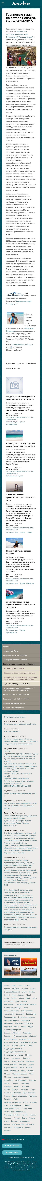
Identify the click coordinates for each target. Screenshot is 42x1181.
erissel (24, 992)
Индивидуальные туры (13, 1049)
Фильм (32, 1118)
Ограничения (20, 1080)
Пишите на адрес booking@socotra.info (20, 724)
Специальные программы (14, 1112)
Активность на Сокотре (26, 1004)
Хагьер (7, 1124)
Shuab (21, 998)
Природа (17, 1093)
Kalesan (21, 995)
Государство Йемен (11, 651)
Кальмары (16, 1058)
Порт (33, 1090)
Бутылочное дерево (26, 1017)
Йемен (7, 1058)
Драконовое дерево (28, 1042)
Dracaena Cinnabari (12, 992)
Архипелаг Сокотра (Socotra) (15, 655)
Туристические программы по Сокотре (19, 664)
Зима (30, 1045)
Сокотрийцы (28, 1108)
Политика (24, 1090)
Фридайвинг (25, 1121)
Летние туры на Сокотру (14, 668)
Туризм (22, 422)
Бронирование (11, 424)
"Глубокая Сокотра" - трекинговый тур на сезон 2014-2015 (20, 497)
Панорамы (25, 1083)
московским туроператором (19, 34)
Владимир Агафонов (12, 1030)
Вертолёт (8, 1027)
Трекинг (22, 532)
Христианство (18, 1124)
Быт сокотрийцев (11, 1020)
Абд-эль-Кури (21, 1001)
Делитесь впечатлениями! (13, 708)
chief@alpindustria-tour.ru (22, 344)
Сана (6, 1105)
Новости (6, 646)
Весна (16, 1027)
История (28, 1055)
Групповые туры (12, 422)
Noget (6, 998)
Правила (7, 1093)
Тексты (25, 1115)
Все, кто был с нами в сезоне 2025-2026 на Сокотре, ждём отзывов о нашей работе (20, 805)
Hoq (13, 995)
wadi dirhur (8, 1001)
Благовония (31, 1014)
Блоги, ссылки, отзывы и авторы (16, 694)
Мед (6, 1071)
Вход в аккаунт (13, 1145)
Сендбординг (16, 1105)
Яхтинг (28, 1127)
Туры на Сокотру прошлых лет (16, 684)
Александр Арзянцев (12, 1008)
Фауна (24, 1118)
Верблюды (8, 1023)
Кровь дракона (10, 1064)
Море (31, 1074)
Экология (8, 1127)
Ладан (31, 1064)
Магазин (29, 1068)
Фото (6, 1121)
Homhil (7, 995)
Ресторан (33, 1096)
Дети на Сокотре (11, 1042)
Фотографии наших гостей (14, 703)
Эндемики (18, 1127)
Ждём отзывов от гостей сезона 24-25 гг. (20, 795)
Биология (20, 1014)
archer (6, 986)
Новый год (30, 583)
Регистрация (13, 1152)
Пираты (16, 1086)
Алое (26, 1008)
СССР (25, 1102)
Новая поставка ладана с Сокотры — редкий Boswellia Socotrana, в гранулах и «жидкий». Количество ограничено (21, 741)
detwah (7, 989)
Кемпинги (30, 1061)
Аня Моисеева (27, 1011)
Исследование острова (13, 1055)
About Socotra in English (14, 1139)
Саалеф (33, 1102)
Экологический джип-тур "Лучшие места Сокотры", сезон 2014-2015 (20, 605)
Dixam (32, 989)
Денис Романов (10, 1039)
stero (35, 998)
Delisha (27, 986)
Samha (13, 998)
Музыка (7, 1077)
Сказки (27, 1105)
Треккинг (7, 1118)
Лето (21, 1068)
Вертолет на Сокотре (24, 1023)
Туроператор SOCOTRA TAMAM (16, 699)
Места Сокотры (27, 1071)
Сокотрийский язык (12, 1108)
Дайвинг (32, 1036)
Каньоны (26, 1058)
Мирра (7, 1074)
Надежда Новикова (21, 1077)
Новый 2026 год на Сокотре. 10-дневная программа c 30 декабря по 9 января (21, 678)
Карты (7, 1061)
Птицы (7, 1096)
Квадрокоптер (18, 1061)
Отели (6, 1083)
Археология (9, 1014)
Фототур (14, 1121)
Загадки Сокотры (19, 1045)
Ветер (23, 1027)
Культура (22, 1064)
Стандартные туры (12, 1115)
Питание (25, 1086)
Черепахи (30, 1124)
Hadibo (32, 992)
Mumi (28, 995)
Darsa (20, 986)
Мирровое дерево (19, 1074)
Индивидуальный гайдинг (15, 1052)
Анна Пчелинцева (11, 1011)
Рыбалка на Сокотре (12, 1102)
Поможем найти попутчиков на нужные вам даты (20, 928)
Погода (15, 1090)
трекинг (7, 1131)
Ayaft (13, 986)
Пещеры (7, 1086)
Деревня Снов (25, 1039)
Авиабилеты (9, 1004)
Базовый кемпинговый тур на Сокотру (20, 673)
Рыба (16, 1099)
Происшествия (29, 1093)
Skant (28, 998)
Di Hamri (15, 989)
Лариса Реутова (10, 1068)
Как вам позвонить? (12, 731)
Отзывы (15, 1083)
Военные (7, 1036)
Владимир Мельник (12, 1033)
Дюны (6, 1045)
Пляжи (7, 1090)
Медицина (14, 1071)
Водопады (27, 1033)
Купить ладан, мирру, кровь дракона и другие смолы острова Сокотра (18, 689)
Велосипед (25, 1020)
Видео (30, 1027)
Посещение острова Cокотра (15, 660)
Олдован (32, 1080)
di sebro (25, 989)
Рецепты (7, 1099)
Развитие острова (19, 1096)
